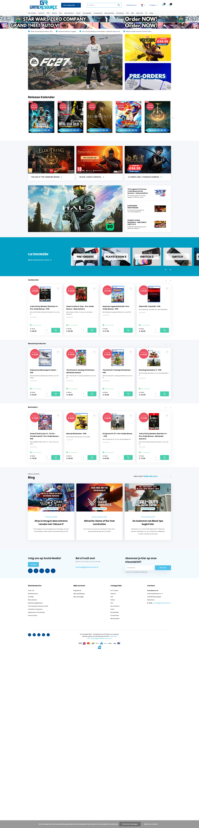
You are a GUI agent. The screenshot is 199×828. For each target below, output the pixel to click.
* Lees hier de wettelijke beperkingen (136, 572)
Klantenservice (131, 5)
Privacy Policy (32, 615)
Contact (33, 564)
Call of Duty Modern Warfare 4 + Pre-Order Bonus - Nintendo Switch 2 (153, 436)
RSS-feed (114, 636)
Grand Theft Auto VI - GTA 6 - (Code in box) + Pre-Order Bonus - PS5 (44, 436)
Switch (54, 13)
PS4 (60, 13)
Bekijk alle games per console (38, 260)
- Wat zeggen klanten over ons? (99, 638)
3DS (132, 13)
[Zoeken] (118, 5)
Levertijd (31, 597)
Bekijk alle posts (151, 476)
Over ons (31, 591)
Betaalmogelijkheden (35, 603)
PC (146, 13)
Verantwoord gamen (35, 609)
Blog (151, 13)
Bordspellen (87, 13)
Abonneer (163, 568)
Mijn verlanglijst (78, 597)
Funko (78, 13)
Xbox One (139, 13)
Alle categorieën (69, 5)
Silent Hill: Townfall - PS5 (149, 306)
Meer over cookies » (151, 824)
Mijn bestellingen (79, 594)
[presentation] (26, 118)
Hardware (120, 13)
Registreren (77, 591)
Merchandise (109, 13)
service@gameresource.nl (87, 567)
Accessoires (98, 13)
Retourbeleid (32, 600)
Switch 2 (41, 13)
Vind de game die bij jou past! (38, 606)
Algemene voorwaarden (36, 612)
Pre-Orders (32, 13)
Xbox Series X (69, 13)
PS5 (48, 13)
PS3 (127, 13)
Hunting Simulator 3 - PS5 (150, 370)
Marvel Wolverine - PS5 (76, 433)
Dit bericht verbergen (130, 824)
